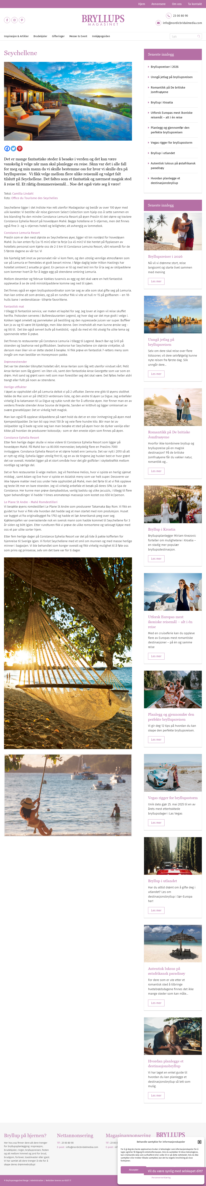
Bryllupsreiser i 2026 (164, 67)
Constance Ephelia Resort (21, 437)
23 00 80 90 (180, 15)
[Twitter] (13, 148)
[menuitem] (141, 4)
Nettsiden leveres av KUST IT (58, 1180)
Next (136, 793)
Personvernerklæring (161, 1178)
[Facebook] (7, 148)
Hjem (141, 4)
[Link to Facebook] (7, 20)
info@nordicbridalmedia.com (182, 23)
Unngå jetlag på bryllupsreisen (172, 77)
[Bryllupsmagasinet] (103, 20)
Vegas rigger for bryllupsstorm (171, 142)
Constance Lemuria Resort (22, 233)
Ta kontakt (195, 4)
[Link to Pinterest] (22, 20)
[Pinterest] (20, 148)
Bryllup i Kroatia (162, 102)
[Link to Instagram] (14, 20)
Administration (37, 1180)
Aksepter (133, 1169)
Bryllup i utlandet (163, 153)
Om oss (177, 4)
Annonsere (158, 4)
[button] (199, 1142)
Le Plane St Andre (16, 502)
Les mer (156, 281)
